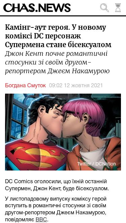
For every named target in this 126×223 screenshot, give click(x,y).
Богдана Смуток (25, 86)
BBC (41, 220)
